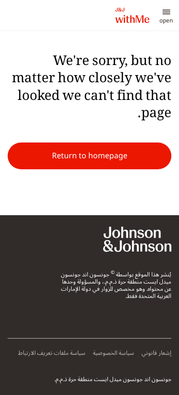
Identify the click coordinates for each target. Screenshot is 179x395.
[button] (166, 15)
